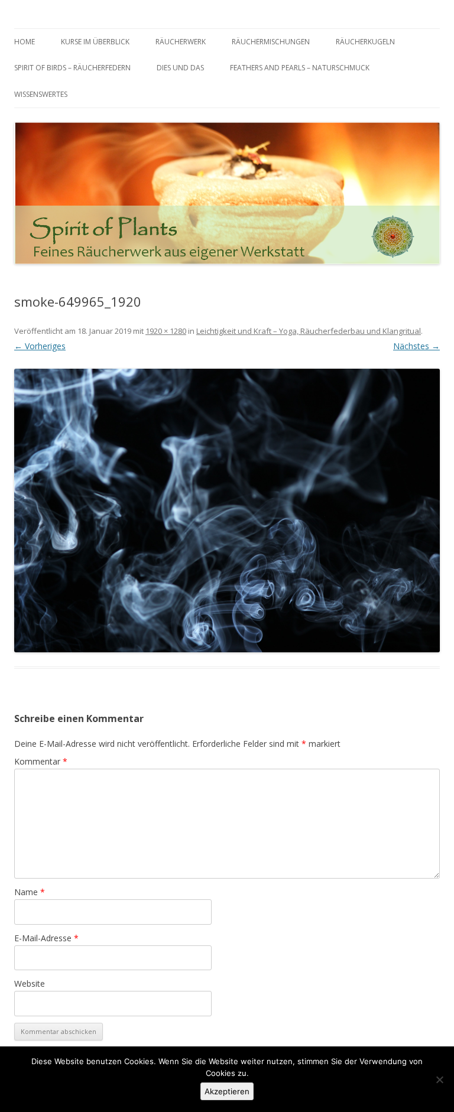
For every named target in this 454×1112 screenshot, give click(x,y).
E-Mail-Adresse (46, 938)
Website (29, 983)
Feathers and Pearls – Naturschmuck (299, 68)
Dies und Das (180, 68)
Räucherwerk (180, 42)
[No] (439, 1079)
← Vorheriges (40, 346)
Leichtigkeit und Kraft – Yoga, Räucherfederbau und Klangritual (308, 331)
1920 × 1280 (165, 331)
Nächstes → (416, 346)
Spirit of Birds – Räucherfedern (72, 68)
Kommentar (40, 761)
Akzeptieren (227, 1091)
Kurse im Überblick (95, 42)
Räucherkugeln (365, 42)
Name (29, 892)
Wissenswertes (40, 94)
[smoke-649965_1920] (227, 510)
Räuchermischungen (271, 42)
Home (24, 42)
